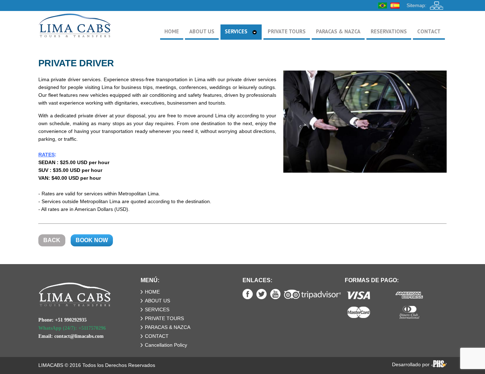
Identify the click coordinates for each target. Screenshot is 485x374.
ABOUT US (157, 300)
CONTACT (157, 336)
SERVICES (157, 309)
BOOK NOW (92, 240)
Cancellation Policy (166, 345)
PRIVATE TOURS (164, 318)
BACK (51, 240)
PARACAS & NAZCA (167, 327)
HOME (152, 292)
